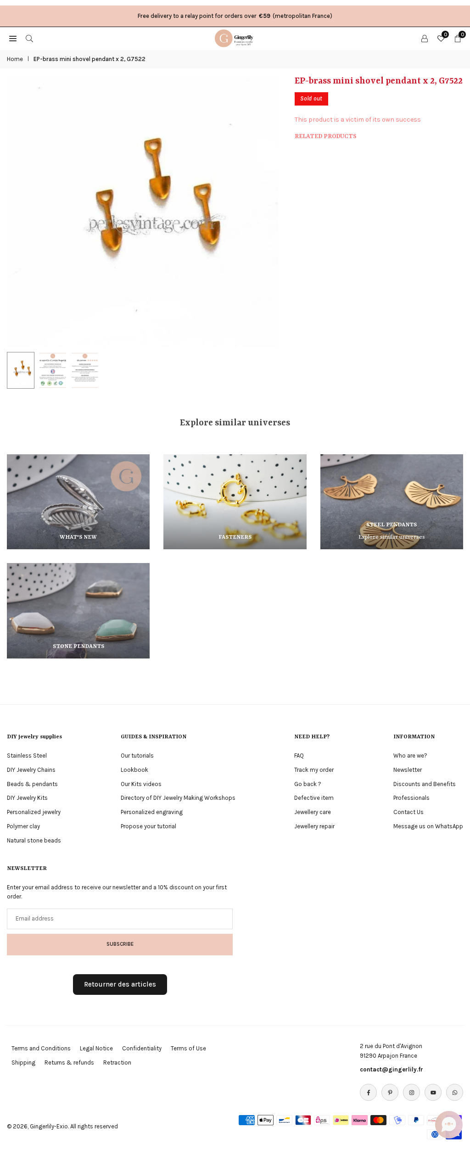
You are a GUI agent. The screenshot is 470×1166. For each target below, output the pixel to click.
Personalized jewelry (34, 812)
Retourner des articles (120, 984)
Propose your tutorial (148, 826)
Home (15, 59)
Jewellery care (312, 812)
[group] (143, 211)
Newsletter (407, 769)
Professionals (411, 797)
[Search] (29, 38)
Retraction (117, 1062)
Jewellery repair (314, 826)
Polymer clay (23, 826)
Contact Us (408, 812)
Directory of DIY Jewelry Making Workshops (178, 797)
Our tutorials (137, 755)
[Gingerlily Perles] (235, 38)
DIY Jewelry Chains (31, 769)
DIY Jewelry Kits (27, 797)
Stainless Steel (27, 755)
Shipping (23, 1062)
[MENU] (13, 38)
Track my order (314, 769)
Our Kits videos (141, 784)
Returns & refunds (69, 1062)
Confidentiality (142, 1048)
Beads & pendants (32, 784)
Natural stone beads (34, 840)
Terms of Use (188, 1048)
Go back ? (307, 784)
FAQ (299, 755)
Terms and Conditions (41, 1048)
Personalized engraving (152, 812)
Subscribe (120, 944)
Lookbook (134, 769)
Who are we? (410, 755)
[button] (262, 211)
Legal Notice (96, 1048)
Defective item (314, 797)
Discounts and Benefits (424, 784)
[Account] (424, 38)
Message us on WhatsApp (428, 826)
